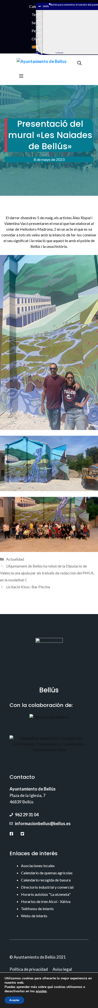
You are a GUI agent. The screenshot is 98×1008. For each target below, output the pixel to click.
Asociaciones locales (38, 865)
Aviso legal (62, 969)
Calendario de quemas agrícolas (47, 872)
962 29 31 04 (27, 814)
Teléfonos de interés (37, 908)
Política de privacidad (29, 969)
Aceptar (14, 1000)
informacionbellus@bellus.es (43, 823)
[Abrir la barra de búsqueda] (79, 62)
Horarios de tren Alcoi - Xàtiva (45, 901)
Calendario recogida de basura (46, 880)
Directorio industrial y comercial (47, 887)
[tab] (39, 13)
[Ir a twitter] (22, 834)
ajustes (41, 991)
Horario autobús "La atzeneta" (46, 894)
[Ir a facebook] (11, 834)
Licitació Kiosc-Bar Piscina (28, 586)
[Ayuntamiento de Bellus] (42, 62)
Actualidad (15, 559)
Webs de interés (34, 915)
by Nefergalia (59, 52)
